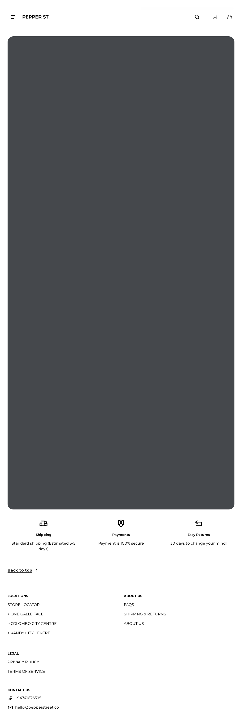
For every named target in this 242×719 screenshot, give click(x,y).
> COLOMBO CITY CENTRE (32, 623)
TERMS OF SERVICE (26, 671)
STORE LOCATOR (24, 604)
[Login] (215, 17)
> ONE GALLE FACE (25, 614)
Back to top (20, 570)
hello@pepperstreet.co (37, 707)
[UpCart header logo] (36, 16)
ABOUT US (134, 623)
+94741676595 (28, 698)
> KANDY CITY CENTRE (29, 633)
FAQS (129, 604)
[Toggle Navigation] (13, 17)
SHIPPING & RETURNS (145, 614)
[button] (197, 17)
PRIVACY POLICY (23, 662)
